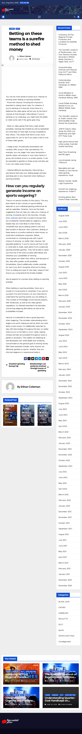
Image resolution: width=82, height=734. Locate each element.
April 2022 (63, 489)
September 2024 (65, 329)
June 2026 (63, 227)
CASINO (12, 28)
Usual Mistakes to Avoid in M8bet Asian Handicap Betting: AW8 (68, 95)
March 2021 (63, 563)
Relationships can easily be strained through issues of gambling (38, 367)
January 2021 (64, 574)
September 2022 (65, 466)
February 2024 (65, 369)
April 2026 (63, 233)
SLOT (17, 28)
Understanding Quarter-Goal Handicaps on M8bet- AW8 (60, 700)
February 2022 (65, 500)
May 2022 (63, 483)
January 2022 (64, 506)
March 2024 (64, 364)
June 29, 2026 (52, 704)
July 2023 (63, 409)
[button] (74, 17)
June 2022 (63, 477)
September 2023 (65, 398)
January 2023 (64, 443)
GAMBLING (63, 613)
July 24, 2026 (12, 704)
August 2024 (64, 335)
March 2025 (64, 295)
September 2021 (65, 529)
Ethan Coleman (25, 56)
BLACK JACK (64, 602)
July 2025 (63, 272)
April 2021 (63, 557)
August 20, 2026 (13, 681)
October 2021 (64, 523)
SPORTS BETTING (66, 636)
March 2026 (64, 238)
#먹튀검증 (36, 59)
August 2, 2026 (53, 681)
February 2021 (65, 568)
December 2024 (65, 312)
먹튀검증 (14, 218)
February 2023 (65, 438)
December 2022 (65, 449)
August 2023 (64, 403)
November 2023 (65, 386)
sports (61, 630)
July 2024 (63, 341)
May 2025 (63, 284)
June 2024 (63, 346)
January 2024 (64, 375)
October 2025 (64, 261)
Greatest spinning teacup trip (17, 365)
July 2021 (63, 540)
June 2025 (63, 278)
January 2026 (64, 250)
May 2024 (63, 352)
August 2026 (64, 216)
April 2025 (63, 290)
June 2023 (63, 415)
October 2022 (64, 460)
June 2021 (63, 546)
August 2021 (64, 534)
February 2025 (65, 301)
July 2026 (63, 221)
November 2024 (65, 318)
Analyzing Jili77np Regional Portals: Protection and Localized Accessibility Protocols (68, 39)
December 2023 (65, 381)
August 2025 (64, 267)
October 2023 (64, 392)
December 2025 (65, 255)
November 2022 (65, 455)
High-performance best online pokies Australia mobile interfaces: (68, 144)
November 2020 (65, 586)
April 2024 (63, 358)
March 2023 (64, 432)
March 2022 (64, 494)
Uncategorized (65, 641)
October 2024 (64, 324)
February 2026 (65, 244)
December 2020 (65, 580)
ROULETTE (63, 619)
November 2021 (65, 517)
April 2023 (63, 426)
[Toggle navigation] (39, 16)
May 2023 (63, 420)
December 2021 (65, 512)
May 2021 (63, 551)
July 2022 (63, 472)
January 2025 (64, 307)
